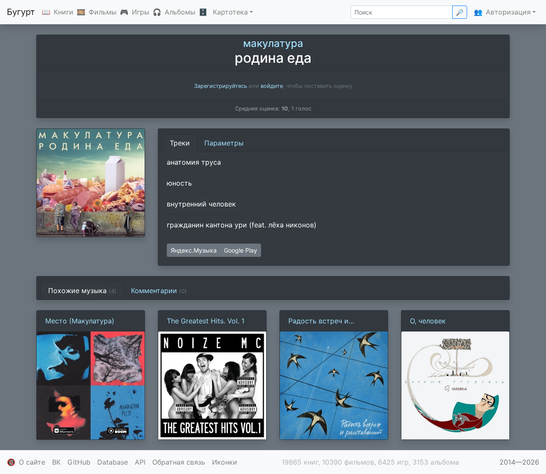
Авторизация (508, 12)
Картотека (230, 12)
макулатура (273, 43)
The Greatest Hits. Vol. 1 (205, 321)
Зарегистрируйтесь (220, 86)
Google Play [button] (240, 250)
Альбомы (180, 12)
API (140, 462)
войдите (272, 86)
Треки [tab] (180, 143)
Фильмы (102, 12)
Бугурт (21, 12)
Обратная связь (178, 462)
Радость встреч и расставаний (318, 321)
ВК (56, 462)
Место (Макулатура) (79, 321)
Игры (140, 12)
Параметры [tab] (224, 143)
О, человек (428, 321)
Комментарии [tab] (159, 290)
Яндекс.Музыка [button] (194, 250)
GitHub (78, 462)
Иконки (224, 462)
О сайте (32, 462)
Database (112, 462)
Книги (63, 12)
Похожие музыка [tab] (82, 290)
